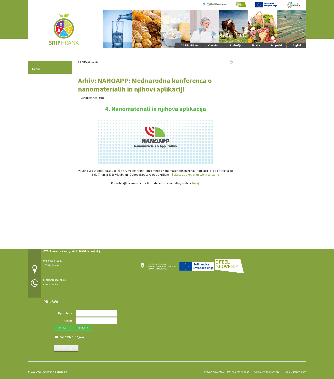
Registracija (82, 327)
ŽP (56, 284)
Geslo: (68, 321)
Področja (236, 45)
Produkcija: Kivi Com (294, 372)
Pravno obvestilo (214, 372)
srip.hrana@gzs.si (56, 279)
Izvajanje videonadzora (266, 372)
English (297, 45)
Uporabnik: (65, 313)
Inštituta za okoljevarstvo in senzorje (194, 174)
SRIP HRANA (84, 62)
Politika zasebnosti (238, 372)
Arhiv (36, 69)
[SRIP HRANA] (167, 23)
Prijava (62, 327)
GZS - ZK (50, 284)
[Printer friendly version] (231, 62)
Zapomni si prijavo (72, 337)
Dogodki (276, 45)
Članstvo (213, 45)
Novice (256, 45)
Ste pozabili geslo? (66, 348)
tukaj (195, 183)
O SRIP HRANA (189, 45)
